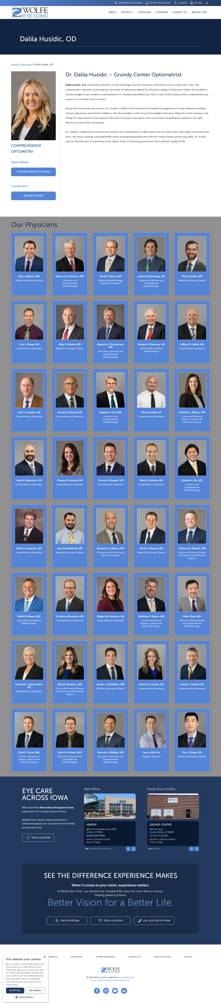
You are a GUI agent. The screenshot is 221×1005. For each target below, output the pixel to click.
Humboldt (157, 824)
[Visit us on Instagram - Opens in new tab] (106, 991)
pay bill (188, 957)
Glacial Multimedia (126, 977)
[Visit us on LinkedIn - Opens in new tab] (124, 991)
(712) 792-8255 (95, 835)
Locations (161, 12)
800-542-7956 (199, 12)
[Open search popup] (207, 3)
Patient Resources (105, 957)
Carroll (92, 824)
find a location (162, 957)
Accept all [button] (15, 990)
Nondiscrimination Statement (117, 980)
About (113, 12)
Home (14, 64)
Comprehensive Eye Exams (33, 171)
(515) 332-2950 (159, 835)
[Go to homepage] (30, 12)
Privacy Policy (97, 980)
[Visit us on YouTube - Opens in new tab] (115, 991)
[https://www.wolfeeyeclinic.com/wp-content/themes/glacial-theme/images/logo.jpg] (110, 970)
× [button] (45, 957)
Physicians (144, 12)
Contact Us (179, 12)
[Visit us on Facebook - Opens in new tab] (97, 991)
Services (126, 12)
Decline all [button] (35, 990)
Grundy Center (33, 195)
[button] (128, 849)
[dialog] (25, 978)
